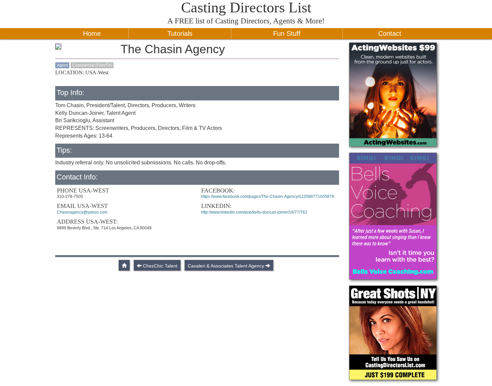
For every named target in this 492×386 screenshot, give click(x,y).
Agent (62, 65)
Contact (389, 33)
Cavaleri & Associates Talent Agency (226, 265)
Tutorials (179, 33)
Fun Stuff (287, 33)
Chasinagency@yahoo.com (82, 212)
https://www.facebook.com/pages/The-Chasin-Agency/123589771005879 (267, 196)
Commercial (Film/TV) (92, 65)
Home (92, 33)
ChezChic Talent (160, 265)
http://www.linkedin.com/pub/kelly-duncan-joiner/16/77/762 (254, 212)
